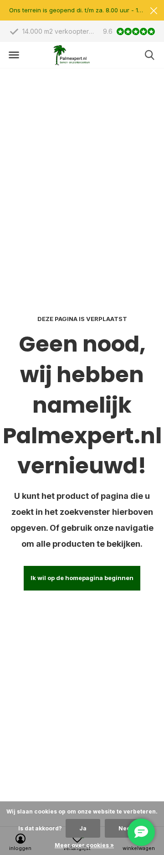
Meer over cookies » (84, 845)
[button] (13, 55)
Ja (83, 828)
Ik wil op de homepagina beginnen (82, 577)
